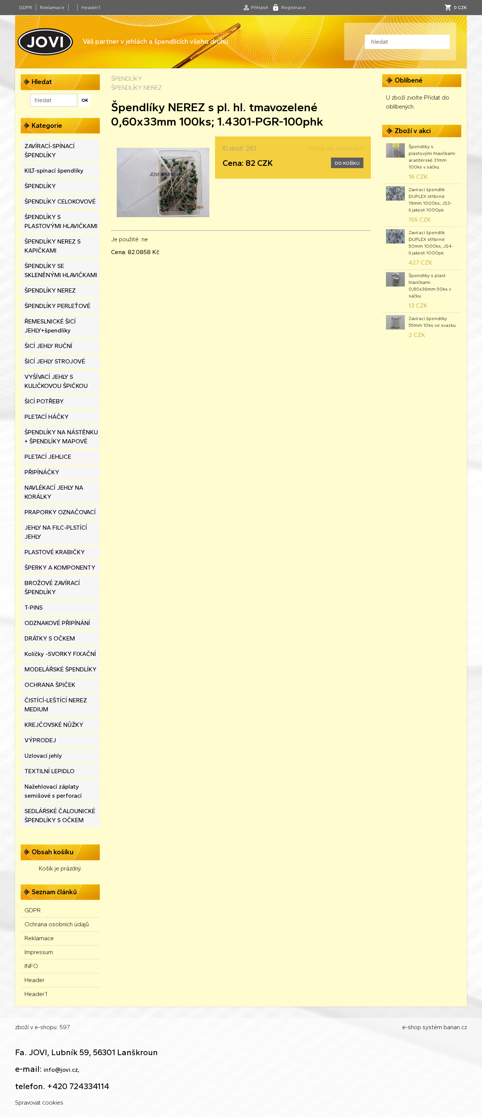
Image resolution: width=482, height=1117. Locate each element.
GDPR (25, 7)
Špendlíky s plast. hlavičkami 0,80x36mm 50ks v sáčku (430, 286)
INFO (31, 966)
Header (34, 980)
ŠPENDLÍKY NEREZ (136, 87)
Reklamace (52, 7)
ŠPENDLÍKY (126, 78)
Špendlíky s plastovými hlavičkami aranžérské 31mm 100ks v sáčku (432, 157)
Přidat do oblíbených (336, 148)
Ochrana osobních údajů (56, 924)
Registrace (293, 7)
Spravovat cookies (39, 1102)
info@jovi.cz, (61, 1069)
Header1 (90, 7)
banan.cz (455, 1027)
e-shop (411, 1027)
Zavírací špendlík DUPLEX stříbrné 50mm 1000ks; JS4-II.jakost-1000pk (431, 243)
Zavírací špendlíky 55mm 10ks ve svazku (432, 322)
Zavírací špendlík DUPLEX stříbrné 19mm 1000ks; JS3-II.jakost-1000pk (430, 200)
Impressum (38, 952)
